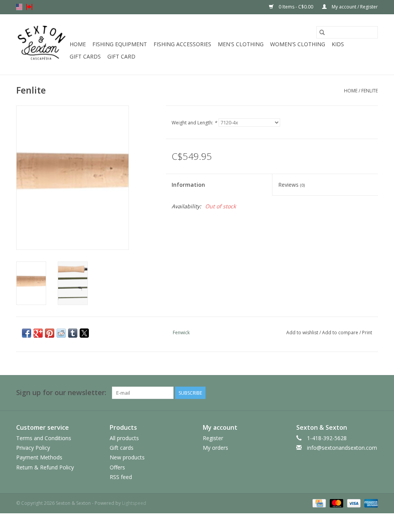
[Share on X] (84, 333)
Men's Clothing (241, 44)
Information (188, 184)
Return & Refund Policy (45, 467)
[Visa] (353, 502)
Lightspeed (134, 503)
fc (29, 7)
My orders (215, 447)
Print (367, 332)
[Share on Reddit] (61, 333)
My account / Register (354, 6)
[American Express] (370, 502)
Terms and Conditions (43, 438)
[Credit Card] (318, 502)
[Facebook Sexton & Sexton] (358, 393)
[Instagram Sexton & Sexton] (372, 393)
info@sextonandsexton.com (342, 447)
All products (124, 438)
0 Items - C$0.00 (295, 6)
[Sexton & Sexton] (41, 44)
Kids (338, 44)
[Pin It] (49, 333)
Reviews (291, 184)
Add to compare (340, 332)
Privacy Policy (33, 447)
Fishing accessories (182, 44)
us (19, 7)
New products (127, 457)
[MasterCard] (335, 502)
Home (78, 44)
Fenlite (369, 90)
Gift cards (85, 56)
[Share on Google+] (38, 333)
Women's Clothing (297, 44)
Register (213, 438)
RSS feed (121, 477)
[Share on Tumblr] (72, 333)
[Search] (322, 32)
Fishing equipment (119, 44)
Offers (117, 467)
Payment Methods (39, 457)
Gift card (121, 56)
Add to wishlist (302, 332)
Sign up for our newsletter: (61, 393)
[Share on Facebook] (26, 333)
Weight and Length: (194, 122)
